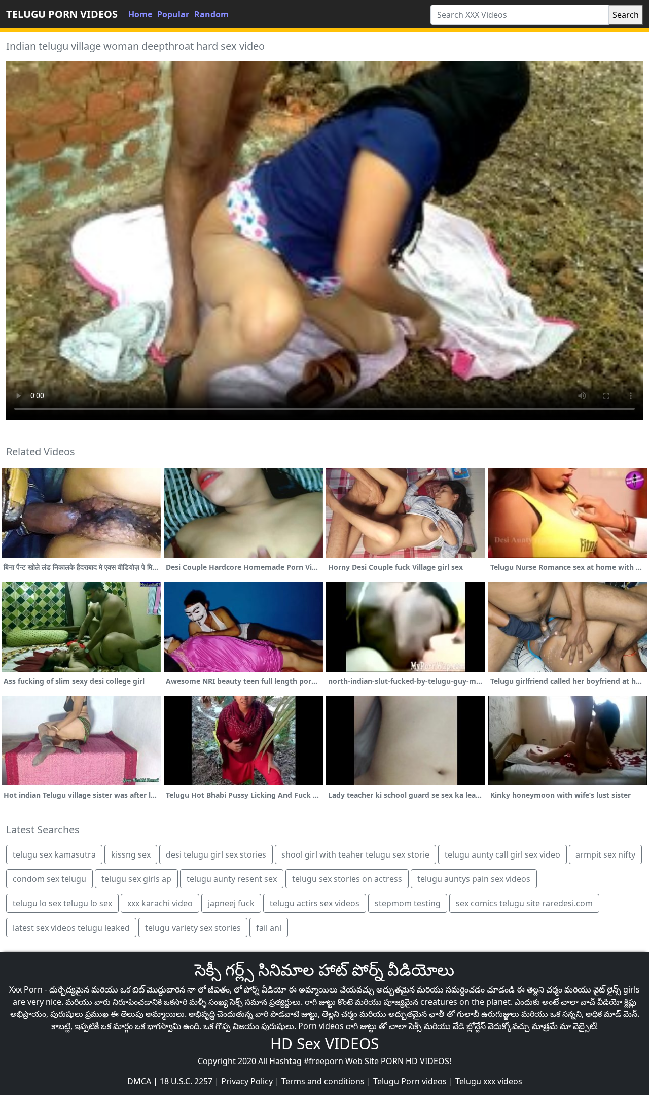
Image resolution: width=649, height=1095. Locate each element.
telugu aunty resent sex (232, 878)
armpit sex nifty (605, 854)
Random (211, 14)
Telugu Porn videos (410, 1081)
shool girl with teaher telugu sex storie (355, 854)
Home (140, 14)
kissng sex (131, 854)
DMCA (139, 1081)
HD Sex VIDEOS (324, 1043)
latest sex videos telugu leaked (71, 927)
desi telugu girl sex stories (216, 854)
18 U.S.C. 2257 (186, 1081)
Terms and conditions (323, 1081)
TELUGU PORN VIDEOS (62, 14)
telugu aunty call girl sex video (502, 854)
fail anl (268, 927)
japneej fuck (231, 903)
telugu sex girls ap (136, 878)
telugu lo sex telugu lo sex (62, 903)
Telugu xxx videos (488, 1081)
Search (625, 14)
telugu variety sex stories (193, 927)
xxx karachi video (160, 903)
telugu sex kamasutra (54, 854)
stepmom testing (408, 903)
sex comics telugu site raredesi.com (524, 903)
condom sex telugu (49, 878)
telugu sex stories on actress (347, 878)
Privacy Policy (247, 1081)
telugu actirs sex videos (314, 903)
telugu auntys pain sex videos (473, 878)
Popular (173, 14)
